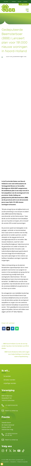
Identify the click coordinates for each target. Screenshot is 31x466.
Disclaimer (13, 462)
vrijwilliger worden (10, 383)
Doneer (14, 1)
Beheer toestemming (2, 464)
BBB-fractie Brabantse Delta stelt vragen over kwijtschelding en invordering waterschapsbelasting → (17, 354)
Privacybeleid (5, 462)
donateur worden (9, 380)
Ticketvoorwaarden (22, 462)
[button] (9, 1)
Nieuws (19, 1)
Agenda (25, 1)
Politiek (6, 1)
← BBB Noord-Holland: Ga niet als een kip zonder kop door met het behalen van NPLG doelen (15, 346)
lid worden (7, 376)
